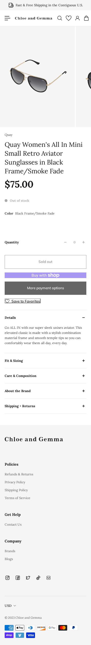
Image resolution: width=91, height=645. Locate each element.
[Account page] (77, 18)
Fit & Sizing (14, 361)
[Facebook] (18, 578)
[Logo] (33, 18)
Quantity (12, 242)
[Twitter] (28, 578)
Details (10, 318)
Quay (8, 135)
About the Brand (18, 391)
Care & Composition (20, 376)
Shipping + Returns (20, 406)
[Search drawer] (59, 18)
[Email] (48, 578)
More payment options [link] (45, 288)
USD (8, 606)
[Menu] (7, 18)
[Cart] (86, 18)
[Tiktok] (38, 578)
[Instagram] (7, 578)
